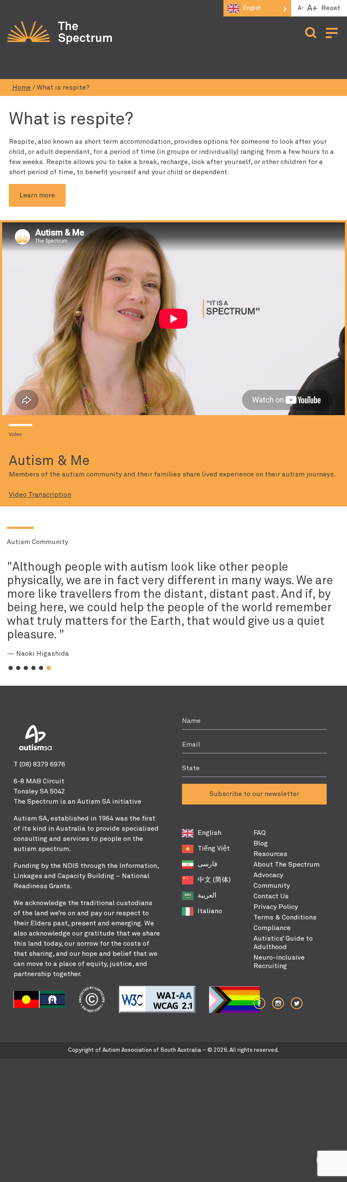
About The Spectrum (286, 864)
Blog (260, 843)
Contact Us (271, 896)
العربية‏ (207, 895)
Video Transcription (40, 494)
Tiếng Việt (214, 848)
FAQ (259, 832)
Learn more (37, 195)
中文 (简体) (214, 879)
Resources (270, 854)
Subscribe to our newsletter (254, 794)
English (209, 832)
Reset (330, 8)
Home (21, 87)
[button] (10, 668)
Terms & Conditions (285, 917)
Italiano (210, 911)
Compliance (272, 928)
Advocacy (268, 875)
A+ (312, 8)
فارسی (208, 864)
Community (271, 885)
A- (301, 8)
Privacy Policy (275, 906)
